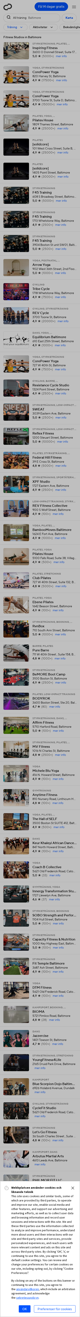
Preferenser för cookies (55, 1309)
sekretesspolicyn (27, 1298)
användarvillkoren (27, 1289)
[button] (72, 1188)
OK (24, 1309)
